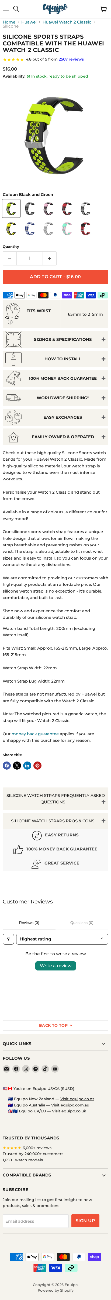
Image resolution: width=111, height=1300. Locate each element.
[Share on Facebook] (7, 766)
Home (9, 22)
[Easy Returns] (55, 836)
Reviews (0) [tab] (29, 922)
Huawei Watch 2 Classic (67, 22)
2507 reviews (71, 59)
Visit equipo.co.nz (77, 1098)
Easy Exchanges (62, 417)
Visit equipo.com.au (70, 1105)
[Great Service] (55, 864)
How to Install (62, 358)
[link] (55, 59)
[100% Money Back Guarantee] (55, 850)
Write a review (55, 965)
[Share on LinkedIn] (27, 766)
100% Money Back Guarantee (63, 378)
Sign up (85, 1220)
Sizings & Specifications (63, 339)
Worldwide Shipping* (63, 397)
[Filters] (8, 939)
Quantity (11, 247)
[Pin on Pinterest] (37, 766)
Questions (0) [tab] (81, 922)
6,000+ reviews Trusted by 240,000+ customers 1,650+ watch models (33, 1153)
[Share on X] (17, 766)
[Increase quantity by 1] (50, 258)
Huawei (29, 22)
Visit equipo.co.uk (69, 1111)
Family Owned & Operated (63, 436)
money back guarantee (35, 733)
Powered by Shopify (56, 1290)
